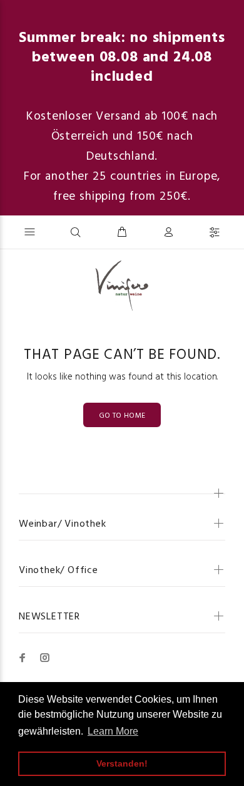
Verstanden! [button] (122, 763)
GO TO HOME (122, 416)
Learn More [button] (113, 731)
